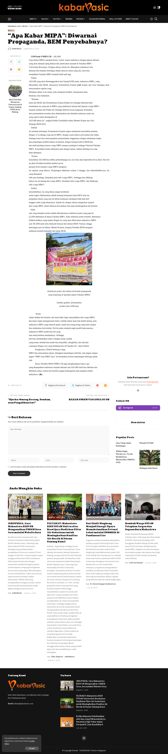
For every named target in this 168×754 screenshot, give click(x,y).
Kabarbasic (17, 49)
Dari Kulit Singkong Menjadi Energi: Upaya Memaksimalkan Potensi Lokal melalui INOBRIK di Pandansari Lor (102, 529)
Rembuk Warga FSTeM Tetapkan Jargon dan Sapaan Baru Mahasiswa (140, 526)
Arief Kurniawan (136, 563)
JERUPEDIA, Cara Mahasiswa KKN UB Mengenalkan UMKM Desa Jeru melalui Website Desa (24, 528)
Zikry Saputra (57, 657)
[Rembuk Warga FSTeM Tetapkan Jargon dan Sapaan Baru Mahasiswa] (142, 507)
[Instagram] (154, 7)
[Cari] (156, 19)
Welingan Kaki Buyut (148, 468)
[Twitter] (19, 62)
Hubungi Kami (152, 382)
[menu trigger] (11, 19)
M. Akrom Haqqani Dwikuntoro (103, 584)
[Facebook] (11, 62)
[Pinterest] (11, 69)
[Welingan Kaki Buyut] (149, 457)
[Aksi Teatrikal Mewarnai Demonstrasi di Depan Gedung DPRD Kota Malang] (15, 90)
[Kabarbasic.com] (84, 7)
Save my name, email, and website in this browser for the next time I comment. (38, 467)
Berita (11, 30)
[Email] (19, 69)
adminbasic (17, 593)
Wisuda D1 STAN (146, 443)
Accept (32, 748)
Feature (21, 517)
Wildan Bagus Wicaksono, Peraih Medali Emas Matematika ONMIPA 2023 (125, 457)
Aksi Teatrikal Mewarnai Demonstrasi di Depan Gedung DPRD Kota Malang (15, 105)
